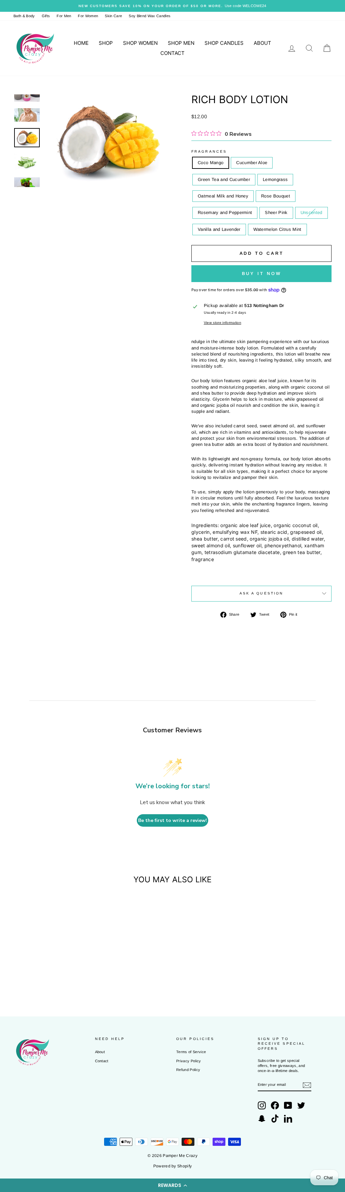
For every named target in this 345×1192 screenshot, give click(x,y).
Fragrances (209, 151)
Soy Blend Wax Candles (149, 16)
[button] (172, 1185)
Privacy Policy (188, 1061)
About (262, 43)
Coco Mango (210, 162)
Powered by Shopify (172, 1166)
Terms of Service (191, 1052)
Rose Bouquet (275, 195)
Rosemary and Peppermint (225, 212)
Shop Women (140, 43)
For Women (88, 16)
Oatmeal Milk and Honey (223, 195)
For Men (64, 16)
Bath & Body (24, 16)
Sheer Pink (276, 212)
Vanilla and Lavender (219, 229)
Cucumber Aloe (251, 162)
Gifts (46, 16)
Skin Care (113, 16)
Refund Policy (188, 1070)
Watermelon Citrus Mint (277, 229)
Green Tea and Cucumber (224, 179)
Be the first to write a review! (172, 820)
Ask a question (262, 593)
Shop (106, 43)
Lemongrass (275, 179)
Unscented (311, 212)
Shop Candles (224, 43)
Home (81, 43)
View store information (222, 323)
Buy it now (261, 273)
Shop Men (181, 43)
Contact (172, 53)
